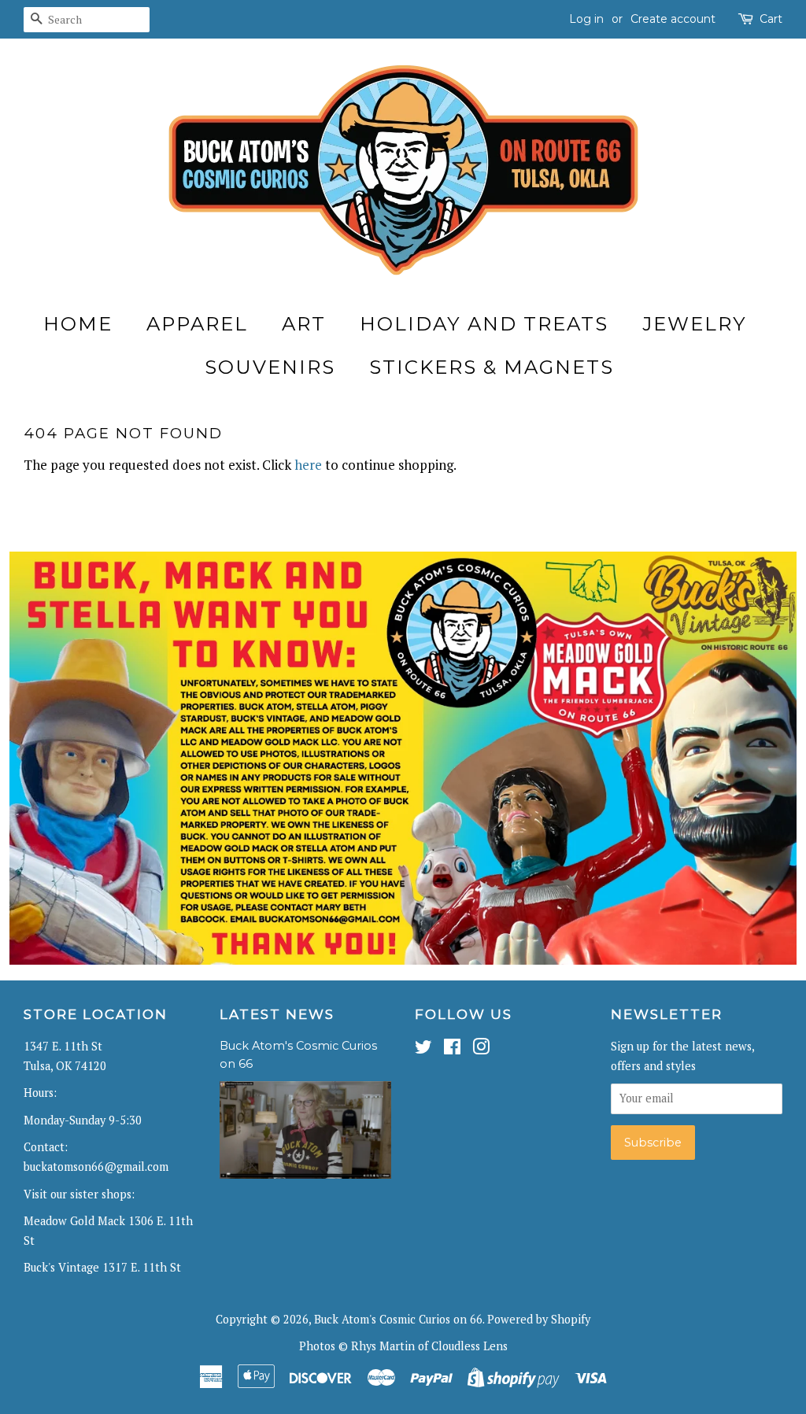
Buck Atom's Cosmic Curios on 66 (398, 1319)
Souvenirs (270, 367)
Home (78, 323)
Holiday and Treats (484, 323)
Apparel (197, 323)
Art (304, 323)
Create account (672, 19)
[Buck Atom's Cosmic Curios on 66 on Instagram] (481, 1049)
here (308, 465)
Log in (586, 19)
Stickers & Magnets (491, 367)
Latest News (277, 1014)
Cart (771, 19)
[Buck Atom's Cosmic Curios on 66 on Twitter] (423, 1049)
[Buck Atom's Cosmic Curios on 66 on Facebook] (452, 1049)
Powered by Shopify (538, 1319)
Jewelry (694, 323)
